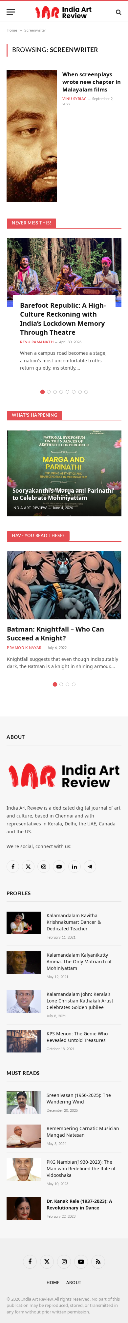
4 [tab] (61, 392)
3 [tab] (55, 392)
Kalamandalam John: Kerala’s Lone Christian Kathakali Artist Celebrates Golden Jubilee (80, 1000)
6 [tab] (74, 392)
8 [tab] (86, 392)
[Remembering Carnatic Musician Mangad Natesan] (24, 1136)
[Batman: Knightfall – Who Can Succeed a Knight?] (64, 585)
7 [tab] (80, 392)
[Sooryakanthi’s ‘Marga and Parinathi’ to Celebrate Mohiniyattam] (64, 473)
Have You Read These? (38, 536)
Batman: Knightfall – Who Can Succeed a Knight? (55, 633)
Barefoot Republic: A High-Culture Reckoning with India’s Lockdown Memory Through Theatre (63, 319)
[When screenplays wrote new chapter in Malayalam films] (32, 136)
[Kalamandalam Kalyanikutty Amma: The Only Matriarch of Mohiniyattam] (24, 962)
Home (12, 30)
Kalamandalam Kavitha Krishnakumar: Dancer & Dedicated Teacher (74, 922)
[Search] (118, 12)
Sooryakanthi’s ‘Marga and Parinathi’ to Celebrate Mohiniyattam (63, 494)
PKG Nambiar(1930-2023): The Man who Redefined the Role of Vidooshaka (81, 1168)
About (73, 1283)
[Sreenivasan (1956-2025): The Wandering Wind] (24, 1102)
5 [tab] (67, 392)
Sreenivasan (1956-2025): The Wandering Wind (79, 1098)
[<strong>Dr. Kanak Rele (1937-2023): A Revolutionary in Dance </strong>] (24, 1208)
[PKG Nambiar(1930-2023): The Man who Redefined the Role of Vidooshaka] (24, 1169)
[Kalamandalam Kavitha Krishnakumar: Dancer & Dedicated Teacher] (24, 923)
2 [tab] (49, 392)
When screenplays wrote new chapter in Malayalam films (91, 81)
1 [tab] (42, 392)
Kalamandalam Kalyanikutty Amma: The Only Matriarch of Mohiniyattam (79, 961)
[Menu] (11, 12)
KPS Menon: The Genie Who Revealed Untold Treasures (77, 1036)
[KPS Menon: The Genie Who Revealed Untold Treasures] (24, 1041)
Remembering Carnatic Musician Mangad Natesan (83, 1131)
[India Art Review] (64, 12)
